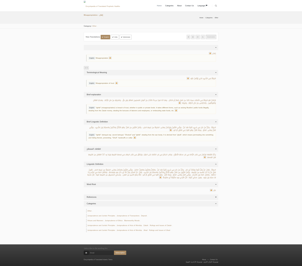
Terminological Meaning (96, 72)
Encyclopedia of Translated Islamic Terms (98, 259)
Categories (169, 5)
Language (201, 5)
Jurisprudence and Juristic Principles (101, 215)
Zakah (145, 225)
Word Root (91, 184)
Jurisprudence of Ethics (114, 220)
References (91, 197)
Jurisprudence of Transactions (128, 215)
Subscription (120, 252)
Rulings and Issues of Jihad (159, 230)
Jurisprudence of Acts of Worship (129, 225)
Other (216, 17)
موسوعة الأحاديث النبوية (194, 261)
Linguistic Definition (94, 164)
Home (159, 5)
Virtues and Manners (95, 220)
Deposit (144, 215)
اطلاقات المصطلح (93, 149)
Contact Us (189, 5)
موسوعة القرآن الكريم (211, 261)
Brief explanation (93, 94)
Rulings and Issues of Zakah (161, 225)
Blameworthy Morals (132, 220)
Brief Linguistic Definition (97, 122)
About (179, 5)
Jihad (145, 230)
